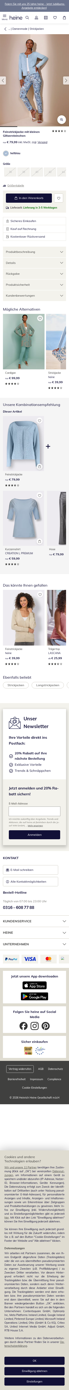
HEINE (8, 932)
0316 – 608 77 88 (18, 907)
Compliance (54, 1079)
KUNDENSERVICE (17, 921)
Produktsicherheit (18, 284)
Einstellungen (34, 1381)
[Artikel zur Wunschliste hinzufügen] (58, 198)
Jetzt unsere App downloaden (34, 976)
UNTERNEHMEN (16, 944)
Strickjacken (37, 29)
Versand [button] (42, 142)
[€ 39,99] (24, 617)
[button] (4, 18)
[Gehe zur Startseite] (16, 18)
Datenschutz (55, 1069)
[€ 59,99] (23, 518)
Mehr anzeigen (35, 825)
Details (11, 263)
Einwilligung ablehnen (34, 1371)
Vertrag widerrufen (20, 1069)
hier (6, 1217)
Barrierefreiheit (17, 1079)
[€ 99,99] (24, 341)
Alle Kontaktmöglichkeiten (28, 881)
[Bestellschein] (46, 18)
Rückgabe (13, 273)
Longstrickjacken (47, 685)
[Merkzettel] (55, 18)
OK (34, 1360)
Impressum (36, 1079)
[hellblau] (6, 153)
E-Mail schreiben (19, 871)
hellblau (15, 153)
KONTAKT (11, 858)
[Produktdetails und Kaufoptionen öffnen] (40, 467)
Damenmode (19, 29)
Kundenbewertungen (20, 295)
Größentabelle (15, 185)
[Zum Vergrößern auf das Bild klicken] (61, 119)
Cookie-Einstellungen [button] (34, 1087)
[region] (34, 1270)
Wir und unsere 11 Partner (20, 1167)
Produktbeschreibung (20, 252)
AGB (41, 1069)
